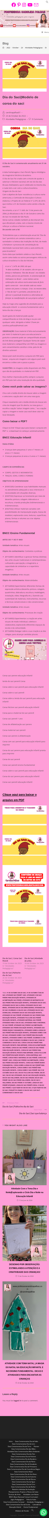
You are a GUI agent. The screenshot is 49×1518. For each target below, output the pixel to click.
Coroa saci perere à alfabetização (25, 1060)
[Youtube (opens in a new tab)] (30, 5)
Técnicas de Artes (14, 1494)
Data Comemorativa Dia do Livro (23, 1444)
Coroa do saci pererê (19, 1048)
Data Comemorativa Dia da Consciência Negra (23, 1469)
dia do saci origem (27, 1078)
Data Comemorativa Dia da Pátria (23, 1462)
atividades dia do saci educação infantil (27, 1013)
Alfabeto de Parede (22, 1511)
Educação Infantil (15, 1507)
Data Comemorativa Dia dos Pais (23, 1454)
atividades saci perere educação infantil (18, 1028)
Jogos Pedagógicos (17, 1499)
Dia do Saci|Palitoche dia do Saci (11, 973)
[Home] (3, 47)
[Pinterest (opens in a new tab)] (19, 5)
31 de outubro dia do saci (16, 993)
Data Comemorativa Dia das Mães (23, 1449)
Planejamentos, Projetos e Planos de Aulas (23, 1492)
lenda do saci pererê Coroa (26, 1085)
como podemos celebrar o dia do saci (23, 1040)
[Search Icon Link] (32, 1511)
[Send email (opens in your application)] (35, 5)
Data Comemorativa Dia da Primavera (23, 1467)
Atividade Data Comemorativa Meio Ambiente (23, 1451)
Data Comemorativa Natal (23, 1472)
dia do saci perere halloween (19, 1080)
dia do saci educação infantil (34, 1075)
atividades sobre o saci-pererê (20, 1038)
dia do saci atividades (14, 1075)
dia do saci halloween (11, 1078)
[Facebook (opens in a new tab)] (14, 5)
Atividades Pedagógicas (16, 119)
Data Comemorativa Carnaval (14, 1502)
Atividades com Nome (31, 1494)
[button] (43, 1512)
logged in (17, 1400)
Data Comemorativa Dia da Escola (18, 1504)
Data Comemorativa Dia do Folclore (23, 1456)
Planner (36, 1446)
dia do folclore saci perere (28, 1073)
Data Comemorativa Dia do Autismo (23, 1477)
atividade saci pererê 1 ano (16, 995)
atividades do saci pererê (12, 1015)
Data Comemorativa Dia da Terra (19, 1446)
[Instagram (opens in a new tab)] (24, 5)
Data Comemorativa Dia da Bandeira (23, 1459)
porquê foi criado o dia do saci (21, 1090)
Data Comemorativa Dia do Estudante (23, 1464)
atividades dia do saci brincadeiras (21, 1008)
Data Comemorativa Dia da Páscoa (23, 1479)
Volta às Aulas (31, 1499)
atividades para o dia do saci (13, 1023)
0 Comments (37, 119)
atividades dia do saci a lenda (14, 1005)
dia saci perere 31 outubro (22, 1083)
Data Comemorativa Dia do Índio (26, 1441)
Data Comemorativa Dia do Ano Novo (23, 1474)
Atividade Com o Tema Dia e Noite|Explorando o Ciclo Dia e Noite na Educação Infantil (24, 1192)
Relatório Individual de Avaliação (23, 1489)
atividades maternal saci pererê (29, 1020)
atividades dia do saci (38, 1003)
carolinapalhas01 (13, 112)
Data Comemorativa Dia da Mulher (23, 1487)
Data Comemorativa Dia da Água (23, 1482)
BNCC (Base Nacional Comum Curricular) (23, 1497)
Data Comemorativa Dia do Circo (23, 1484)
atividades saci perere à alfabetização (28, 1025)
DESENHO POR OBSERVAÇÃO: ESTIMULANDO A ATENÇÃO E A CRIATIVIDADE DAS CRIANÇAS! (24, 1268)
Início (11, 1441)
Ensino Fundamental (31, 1507)
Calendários (37, 1504)
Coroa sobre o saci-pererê (27, 1070)
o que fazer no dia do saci (21, 1088)
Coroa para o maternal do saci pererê (22, 1058)
